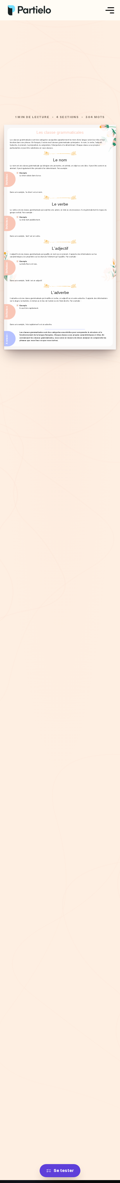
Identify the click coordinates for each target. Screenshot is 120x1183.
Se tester (64, 1170)
